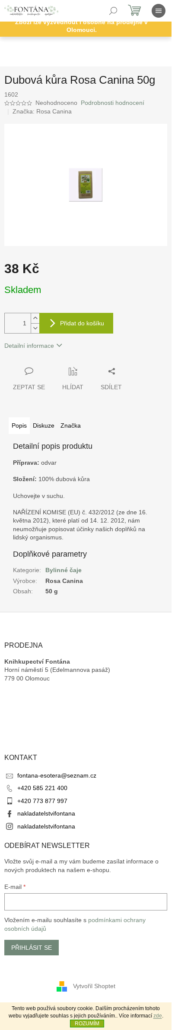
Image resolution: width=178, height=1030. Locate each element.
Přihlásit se (31, 947)
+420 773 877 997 (42, 800)
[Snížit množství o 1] (35, 328)
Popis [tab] (19, 425)
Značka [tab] (70, 425)
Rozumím (87, 1024)
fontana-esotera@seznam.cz (56, 775)
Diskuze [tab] (43, 425)
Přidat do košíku (82, 323)
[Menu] (158, 10)
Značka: (42, 111)
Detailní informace (29, 345)
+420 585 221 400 (42, 787)
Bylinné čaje (63, 570)
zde (157, 1016)
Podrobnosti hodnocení (112, 102)
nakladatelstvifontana (46, 813)
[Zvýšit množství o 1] (35, 318)
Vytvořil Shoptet (94, 986)
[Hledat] (113, 10)
